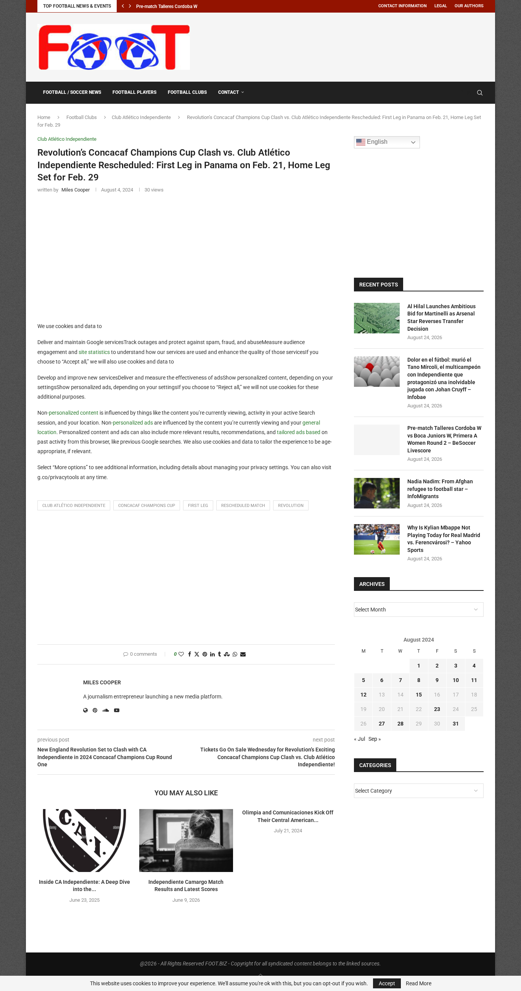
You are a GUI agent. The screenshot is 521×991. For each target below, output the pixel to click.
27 (382, 724)
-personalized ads (132, 423)
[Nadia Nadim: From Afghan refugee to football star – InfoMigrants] (377, 493)
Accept (387, 983)
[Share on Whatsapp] (235, 654)
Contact (228, 92)
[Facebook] (461, 93)
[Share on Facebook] (189, 654)
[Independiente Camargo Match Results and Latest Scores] (186, 840)
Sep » (374, 739)
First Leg (198, 505)
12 (363, 695)
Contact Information (402, 5)
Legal (440, 5)
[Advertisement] (345, 46)
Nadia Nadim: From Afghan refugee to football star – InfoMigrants (440, 488)
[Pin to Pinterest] (205, 654)
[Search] (480, 93)
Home (43, 117)
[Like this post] (181, 654)
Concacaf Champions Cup (146, 505)
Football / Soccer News (72, 92)
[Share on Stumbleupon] (227, 654)
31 (456, 724)
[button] (123, 6)
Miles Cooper (102, 682)
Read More (418, 983)
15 (419, 695)
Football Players (134, 92)
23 (437, 709)
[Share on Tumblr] (219, 654)
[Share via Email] (243, 654)
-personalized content (72, 413)
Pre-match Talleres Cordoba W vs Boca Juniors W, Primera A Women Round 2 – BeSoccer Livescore (444, 439)
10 (456, 680)
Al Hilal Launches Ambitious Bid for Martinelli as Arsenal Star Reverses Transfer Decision (441, 317)
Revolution (291, 505)
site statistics (94, 352)
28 (400, 724)
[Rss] (469, 93)
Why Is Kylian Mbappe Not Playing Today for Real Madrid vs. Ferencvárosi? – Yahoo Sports (443, 538)
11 (474, 680)
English (376, 142)
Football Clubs (187, 92)
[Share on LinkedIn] (212, 654)
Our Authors (469, 5)
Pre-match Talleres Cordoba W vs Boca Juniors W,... (188, 6)
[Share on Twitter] (196, 654)
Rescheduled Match (243, 505)
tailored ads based (298, 432)
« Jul (359, 739)
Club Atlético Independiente (141, 117)
